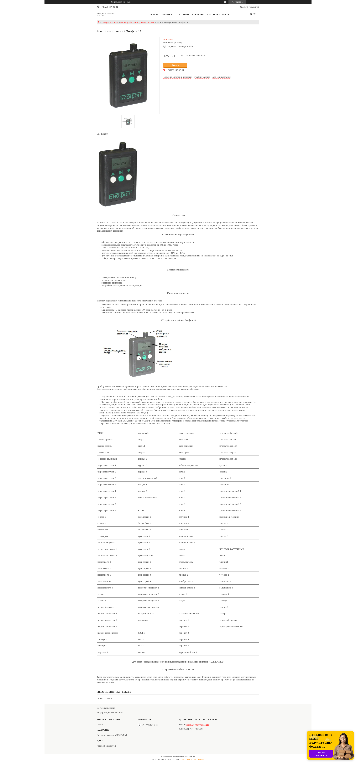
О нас (186, 14)
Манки (151, 22)
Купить (175, 65)
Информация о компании (110, 712)
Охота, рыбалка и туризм (133, 22)
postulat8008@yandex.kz (197, 725)
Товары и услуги (171, 14)
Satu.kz (192, 757)
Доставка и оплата (218, 14)
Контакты (198, 14)
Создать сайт (116, 2)
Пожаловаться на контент (192, 759)
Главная (153, 14)
